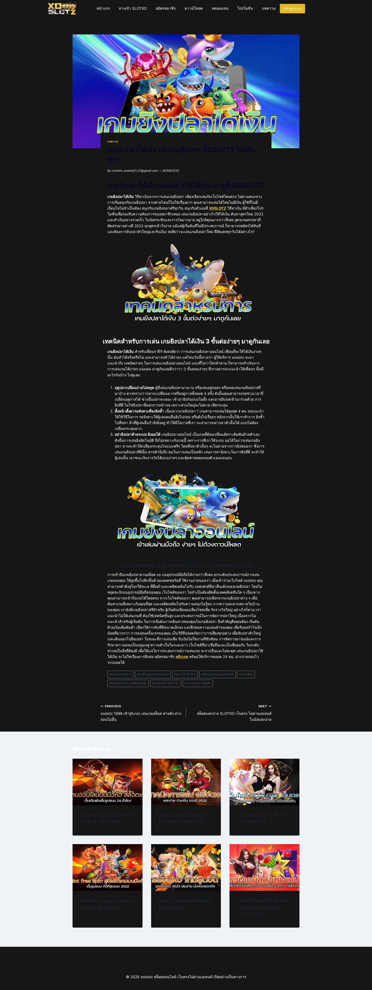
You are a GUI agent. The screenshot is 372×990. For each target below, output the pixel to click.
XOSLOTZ (217, 208)
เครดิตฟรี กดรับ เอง (165, 683)
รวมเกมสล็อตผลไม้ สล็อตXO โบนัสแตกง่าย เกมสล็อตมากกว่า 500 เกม (262, 907)
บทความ (269, 8)
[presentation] (108, 782)
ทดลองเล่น (220, 8)
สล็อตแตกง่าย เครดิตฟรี (217, 674)
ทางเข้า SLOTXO (133, 8)
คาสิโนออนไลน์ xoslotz (153, 674)
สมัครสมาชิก (166, 8)
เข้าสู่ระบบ (292, 8)
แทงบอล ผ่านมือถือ (198, 683)
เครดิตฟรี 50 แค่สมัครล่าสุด (128, 683)
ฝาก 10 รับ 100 (185, 674)
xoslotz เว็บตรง (120, 674)
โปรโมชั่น (245, 8)
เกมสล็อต (246, 674)
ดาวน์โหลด (194, 8)
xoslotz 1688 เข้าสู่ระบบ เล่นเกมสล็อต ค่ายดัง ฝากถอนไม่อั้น (141, 713)
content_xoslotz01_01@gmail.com (135, 170)
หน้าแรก (103, 8)
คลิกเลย (182, 657)
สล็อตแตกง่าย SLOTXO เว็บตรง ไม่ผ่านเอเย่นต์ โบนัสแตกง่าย (234, 713)
